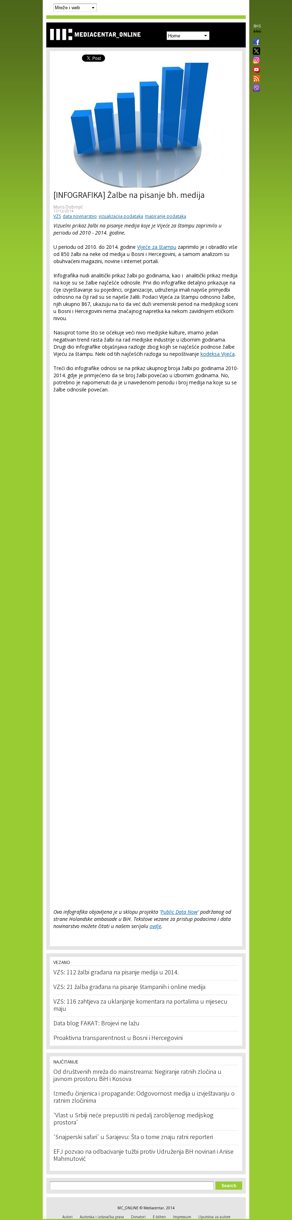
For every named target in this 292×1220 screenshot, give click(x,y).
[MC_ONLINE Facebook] (255, 42)
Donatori (138, 1216)
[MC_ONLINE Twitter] (255, 51)
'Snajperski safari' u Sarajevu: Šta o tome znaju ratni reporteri (133, 1137)
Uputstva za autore (214, 1216)
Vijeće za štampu (156, 247)
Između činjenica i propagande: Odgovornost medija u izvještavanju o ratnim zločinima (144, 1098)
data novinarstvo (80, 216)
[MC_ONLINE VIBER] (255, 89)
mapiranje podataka (165, 216)
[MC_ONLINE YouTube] (255, 69)
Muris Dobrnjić (68, 207)
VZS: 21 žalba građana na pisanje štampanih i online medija (129, 987)
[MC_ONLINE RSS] (255, 79)
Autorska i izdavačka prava (102, 1216)
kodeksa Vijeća (217, 353)
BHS (257, 26)
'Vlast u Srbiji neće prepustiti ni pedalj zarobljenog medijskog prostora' (133, 1119)
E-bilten (159, 1216)
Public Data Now (179, 911)
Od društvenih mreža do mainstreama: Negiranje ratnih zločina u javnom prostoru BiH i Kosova (137, 1076)
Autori (67, 1216)
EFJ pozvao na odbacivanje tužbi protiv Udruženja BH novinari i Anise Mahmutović (143, 1156)
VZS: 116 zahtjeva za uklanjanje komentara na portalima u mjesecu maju (140, 1006)
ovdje (155, 926)
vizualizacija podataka (121, 216)
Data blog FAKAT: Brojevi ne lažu (96, 1024)
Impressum (182, 1216)
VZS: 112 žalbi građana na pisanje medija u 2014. (116, 973)
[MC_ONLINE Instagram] (255, 60)
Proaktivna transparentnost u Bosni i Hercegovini (118, 1038)
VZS (57, 216)
